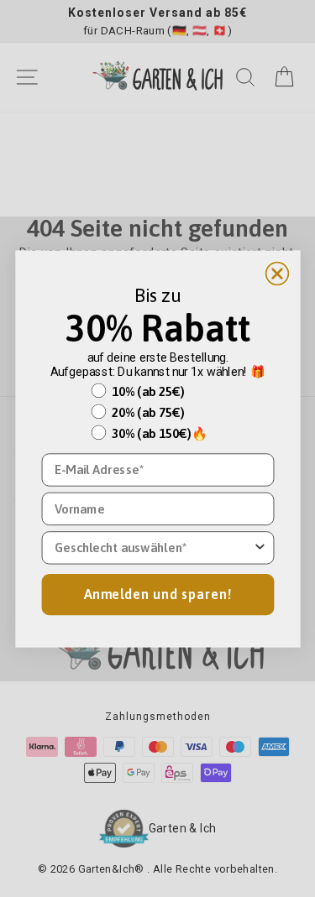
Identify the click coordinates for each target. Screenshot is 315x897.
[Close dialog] (276, 273)
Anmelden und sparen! (158, 594)
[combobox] (153, 547)
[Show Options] (259, 547)
